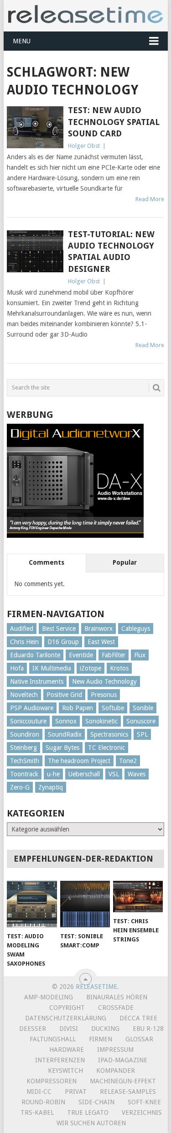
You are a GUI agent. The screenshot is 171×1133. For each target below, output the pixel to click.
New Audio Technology (104, 681)
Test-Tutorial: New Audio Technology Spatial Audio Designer (111, 251)
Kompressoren (51, 1081)
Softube (113, 708)
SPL (142, 734)
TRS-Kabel (37, 1112)
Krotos (119, 668)
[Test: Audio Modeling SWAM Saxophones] (32, 904)
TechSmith (24, 760)
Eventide (81, 655)
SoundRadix (65, 734)
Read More (149, 199)
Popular (125, 562)
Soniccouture (28, 721)
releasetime (96, 986)
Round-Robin (43, 1102)
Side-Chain (96, 1102)
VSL (114, 774)
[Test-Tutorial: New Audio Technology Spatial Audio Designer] (35, 251)
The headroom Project (79, 760)
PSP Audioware (31, 708)
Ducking (105, 1028)
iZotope (90, 668)
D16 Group (63, 641)
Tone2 (128, 760)
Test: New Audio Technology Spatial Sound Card (114, 121)
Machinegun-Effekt (123, 1081)
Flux (139, 655)
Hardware (66, 1049)
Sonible (143, 708)
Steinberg (23, 747)
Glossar (139, 1039)
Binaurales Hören (116, 997)
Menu (22, 41)
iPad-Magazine (122, 1060)
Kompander (115, 1070)
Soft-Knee (144, 1102)
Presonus (104, 694)
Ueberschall (84, 774)
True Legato (88, 1112)
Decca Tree (138, 1018)
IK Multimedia (51, 668)
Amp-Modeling (48, 997)
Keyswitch (65, 1070)
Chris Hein (24, 641)
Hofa (17, 668)
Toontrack (24, 774)
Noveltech (24, 694)
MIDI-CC (39, 1091)
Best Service (59, 628)
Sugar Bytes (62, 747)
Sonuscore (140, 721)
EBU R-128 (148, 1028)
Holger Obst (84, 145)
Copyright (67, 1007)
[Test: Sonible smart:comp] (85, 904)
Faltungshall (53, 1039)
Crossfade (116, 1007)
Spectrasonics (109, 734)
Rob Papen (77, 708)
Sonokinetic (101, 721)
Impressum (115, 1049)
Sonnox (66, 721)
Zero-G (20, 787)
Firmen (100, 1039)
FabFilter (113, 655)
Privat (76, 1091)
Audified (21, 628)
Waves (136, 774)
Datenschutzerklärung (65, 1018)
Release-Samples (128, 1091)
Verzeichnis (142, 1112)
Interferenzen (60, 1060)
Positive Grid (64, 694)
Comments (46, 562)
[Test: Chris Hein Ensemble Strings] (138, 896)
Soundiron (24, 734)
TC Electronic (106, 747)
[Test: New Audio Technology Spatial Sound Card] (35, 127)
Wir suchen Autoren (91, 1123)
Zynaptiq (50, 787)
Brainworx (98, 628)
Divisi (68, 1028)
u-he (53, 774)
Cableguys (135, 628)
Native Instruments (36, 681)
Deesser (32, 1028)
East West (101, 641)
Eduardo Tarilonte (35, 655)
